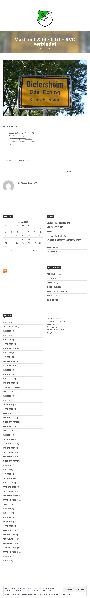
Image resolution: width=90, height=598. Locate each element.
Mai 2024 (7, 357)
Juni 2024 (7, 353)
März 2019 (8, 526)
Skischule (12, 141)
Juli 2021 (7, 435)
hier (27, 160)
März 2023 (8, 379)
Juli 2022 (7, 396)
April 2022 (8, 405)
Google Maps (52, 332)
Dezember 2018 (10, 539)
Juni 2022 (7, 400)
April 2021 (8, 439)
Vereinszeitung (55, 227)
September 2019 (10, 500)
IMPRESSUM (52, 247)
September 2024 (10, 348)
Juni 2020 (7, 470)
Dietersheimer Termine (58, 223)
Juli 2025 (7, 331)
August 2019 (9, 504)
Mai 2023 (7, 374)
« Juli (11, 250)
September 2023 (10, 366)
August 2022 (9, 392)
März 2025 (8, 344)
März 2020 (8, 483)
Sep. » (34, 250)
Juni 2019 (7, 513)
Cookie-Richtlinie (64, 594)
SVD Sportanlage (18, 136)
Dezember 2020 (10, 452)
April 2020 (8, 478)
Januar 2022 (9, 418)
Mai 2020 (7, 474)
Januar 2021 (9, 448)
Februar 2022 (9, 413)
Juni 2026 (7, 322)
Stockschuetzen (22, 141)
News (49, 231)
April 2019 (8, 522)
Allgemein (52, 274)
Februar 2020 (9, 487)
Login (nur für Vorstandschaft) (64, 240)
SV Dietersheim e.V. (27, 183)
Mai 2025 (7, 340)
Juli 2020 (7, 465)
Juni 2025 (7, 335)
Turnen (11, 144)
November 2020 (10, 457)
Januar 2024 (9, 361)
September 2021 (10, 426)
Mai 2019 (7, 517)
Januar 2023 (9, 383)
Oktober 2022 (10, 387)
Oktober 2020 (10, 461)
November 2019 (10, 496)
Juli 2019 (7, 509)
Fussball (28, 139)
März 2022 (8, 409)
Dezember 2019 (10, 491)
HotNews (52, 282)
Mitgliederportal (56, 236)
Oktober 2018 (10, 548)
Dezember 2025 (10, 327)
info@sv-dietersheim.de (56, 330)
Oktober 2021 (10, 422)
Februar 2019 (9, 530)
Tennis (31, 141)
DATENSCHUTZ (54, 251)
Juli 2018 (7, 556)
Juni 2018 (7, 561)
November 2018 (10, 543)
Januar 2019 (9, 535)
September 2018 (10, 552)
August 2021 (9, 431)
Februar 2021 (9, 444)
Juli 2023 (7, 370)
